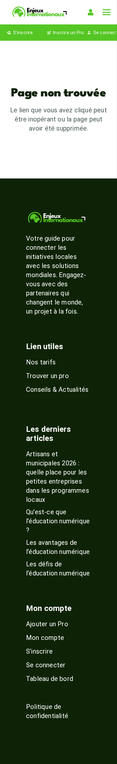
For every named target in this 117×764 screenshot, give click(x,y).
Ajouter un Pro (47, 624)
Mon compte (45, 638)
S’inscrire (39, 651)
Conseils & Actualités (57, 389)
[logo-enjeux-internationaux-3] (39, 12)
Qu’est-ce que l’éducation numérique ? (58, 521)
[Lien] (92, 12)
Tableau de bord (49, 679)
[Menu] (107, 12)
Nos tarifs (41, 362)
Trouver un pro (47, 376)
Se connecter (45, 665)
